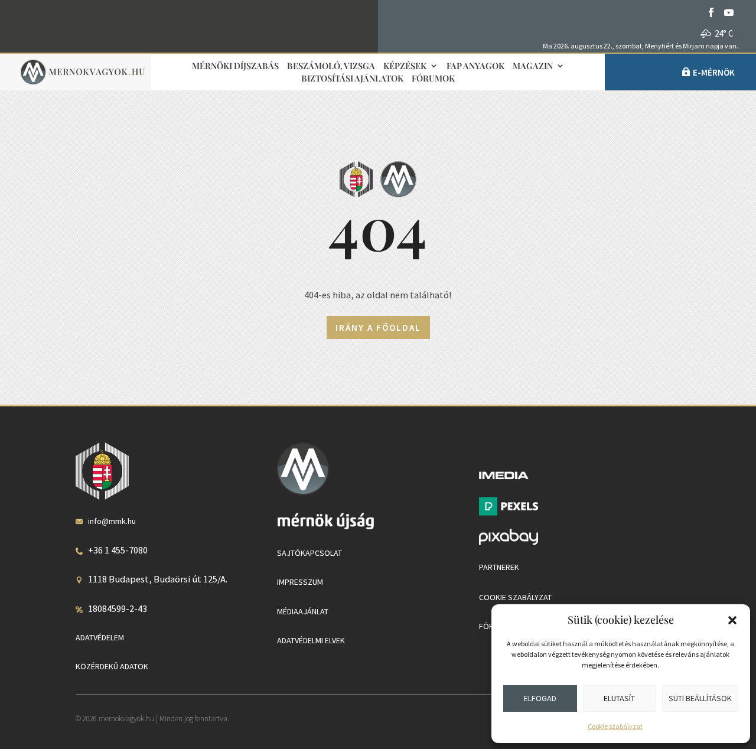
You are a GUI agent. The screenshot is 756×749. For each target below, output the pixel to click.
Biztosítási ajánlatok (352, 79)
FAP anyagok (475, 66)
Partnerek (499, 567)
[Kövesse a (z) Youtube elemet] (728, 12)
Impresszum (300, 582)
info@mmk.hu (112, 521)
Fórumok (433, 79)
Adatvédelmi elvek (311, 640)
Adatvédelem (100, 637)
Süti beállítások (700, 698)
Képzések (404, 66)
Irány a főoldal (378, 327)
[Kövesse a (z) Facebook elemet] (711, 12)
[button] (732, 620)
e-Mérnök (714, 72)
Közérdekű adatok (112, 666)
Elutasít (619, 698)
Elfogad (540, 698)
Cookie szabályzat (615, 726)
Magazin (533, 66)
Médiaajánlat (302, 611)
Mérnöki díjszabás (235, 66)
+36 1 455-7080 (118, 550)
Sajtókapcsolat (309, 553)
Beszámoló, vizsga (331, 66)
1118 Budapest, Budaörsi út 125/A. (157, 579)
